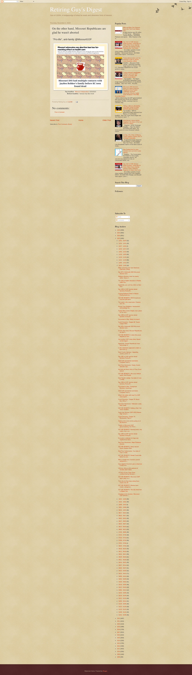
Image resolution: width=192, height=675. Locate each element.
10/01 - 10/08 (123, 507)
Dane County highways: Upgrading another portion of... (128, 352)
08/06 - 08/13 (123, 529)
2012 (118, 646)
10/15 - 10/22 (123, 502)
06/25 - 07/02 (123, 546)
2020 (118, 624)
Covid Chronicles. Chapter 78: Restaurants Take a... (127, 417)
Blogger (105, 671)
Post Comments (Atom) (65, 124)
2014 (118, 640)
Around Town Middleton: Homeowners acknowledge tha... (129, 307)
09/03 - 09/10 (123, 518)
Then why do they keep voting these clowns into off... (128, 481)
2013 (118, 643)
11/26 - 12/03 (123, 254)
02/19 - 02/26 (123, 595)
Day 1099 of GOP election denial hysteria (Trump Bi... (127, 289)
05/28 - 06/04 (123, 557)
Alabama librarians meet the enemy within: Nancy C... (128, 277)
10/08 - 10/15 (123, 504)
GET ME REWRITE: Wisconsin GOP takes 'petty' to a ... (129, 477)
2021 (118, 621)
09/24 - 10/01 (123, 510)
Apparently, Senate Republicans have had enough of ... (129, 344)
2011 (118, 648)
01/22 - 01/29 (123, 606)
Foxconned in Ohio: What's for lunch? (129, 319)
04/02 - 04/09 (123, 579)
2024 (118, 235)
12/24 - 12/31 (123, 243)
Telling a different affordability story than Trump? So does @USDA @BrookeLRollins (131, 107)
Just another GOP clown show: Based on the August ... (129, 340)
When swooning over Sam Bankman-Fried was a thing (129, 268)
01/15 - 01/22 (123, 609)
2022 (118, 618)
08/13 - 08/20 (123, 526)
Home (80, 120)
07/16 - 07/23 (123, 537)
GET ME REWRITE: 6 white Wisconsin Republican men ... (129, 335)
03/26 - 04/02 (123, 582)
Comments (120, 220)
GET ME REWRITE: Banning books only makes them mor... (130, 430)
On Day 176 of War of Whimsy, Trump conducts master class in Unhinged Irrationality (132, 136)
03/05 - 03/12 (123, 590)
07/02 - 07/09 (123, 543)
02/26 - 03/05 (123, 593)
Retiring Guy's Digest (76, 9)
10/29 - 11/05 (123, 265)
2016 (118, 635)
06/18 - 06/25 (123, 548)
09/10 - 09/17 (123, 515)
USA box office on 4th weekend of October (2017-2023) (128, 468)
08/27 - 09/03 (123, 521)
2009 (118, 654)
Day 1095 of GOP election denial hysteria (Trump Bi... (127, 434)
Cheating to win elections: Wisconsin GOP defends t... (129, 494)
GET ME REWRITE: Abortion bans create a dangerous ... (128, 486)
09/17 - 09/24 (123, 513)
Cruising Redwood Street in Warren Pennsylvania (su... (128, 294)
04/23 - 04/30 (123, 570)
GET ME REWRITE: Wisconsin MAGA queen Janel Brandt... (129, 374)
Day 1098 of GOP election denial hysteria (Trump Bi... (127, 315)
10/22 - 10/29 (123, 499)
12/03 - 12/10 (123, 251)
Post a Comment (59, 112)
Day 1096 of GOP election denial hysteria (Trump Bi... (127, 383)
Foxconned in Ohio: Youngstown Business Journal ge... (127, 387)
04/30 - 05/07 (123, 568)
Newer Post (54, 120)
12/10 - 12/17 (123, 249)
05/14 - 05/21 (123, 562)
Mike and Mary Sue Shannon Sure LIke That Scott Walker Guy (131, 29)
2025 (118, 233)
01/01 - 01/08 (123, 615)
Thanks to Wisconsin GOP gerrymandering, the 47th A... (127, 426)
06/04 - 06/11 (123, 554)
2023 (118, 238)
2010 (118, 651)
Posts (119, 217)
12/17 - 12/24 (123, 246)
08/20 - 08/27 (123, 524)
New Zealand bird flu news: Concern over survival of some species (132, 151)
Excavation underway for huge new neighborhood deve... (128, 438)
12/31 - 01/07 (123, 240)
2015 (118, 638)
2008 (118, 657)
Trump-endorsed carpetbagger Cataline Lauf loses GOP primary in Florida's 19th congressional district (131, 75)
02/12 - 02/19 (123, 598)
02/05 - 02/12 (123, 601)
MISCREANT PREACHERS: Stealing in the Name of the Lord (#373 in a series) (132, 122)
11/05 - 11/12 (123, 262)
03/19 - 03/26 (123, 584)
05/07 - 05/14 (123, 565)
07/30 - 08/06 (123, 532)
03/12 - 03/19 (123, 587)
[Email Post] (76, 102)
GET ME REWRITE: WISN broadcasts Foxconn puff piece (129, 298)
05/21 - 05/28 (123, 560)
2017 (118, 632)
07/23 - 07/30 (123, 535)
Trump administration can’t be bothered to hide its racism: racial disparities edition (131, 59)
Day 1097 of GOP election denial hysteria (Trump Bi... (127, 357)
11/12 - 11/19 (123, 260)
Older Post (106, 120)
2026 (118, 230)
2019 (118, 626)
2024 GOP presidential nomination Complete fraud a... (128, 361)
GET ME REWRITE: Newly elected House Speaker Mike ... (128, 447)
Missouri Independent (82, 91)
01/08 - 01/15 (123, 612)
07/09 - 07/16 (123, 540)
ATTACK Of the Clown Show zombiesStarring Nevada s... (127, 473)
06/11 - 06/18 (123, 551)
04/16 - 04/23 (123, 573)
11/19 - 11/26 (123, 257)
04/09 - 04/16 (123, 576)
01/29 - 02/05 (123, 604)
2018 (118, 629)
